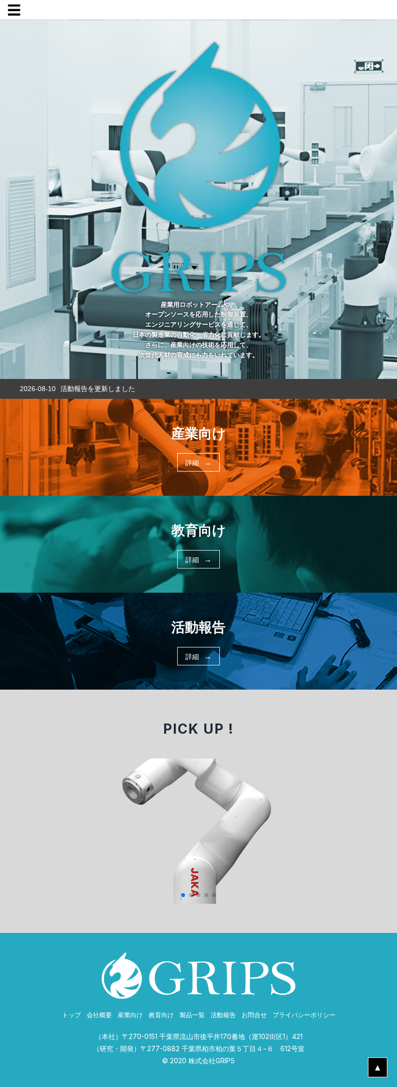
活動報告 (223, 1015)
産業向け (130, 1015)
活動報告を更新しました (98, 389)
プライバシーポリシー (304, 1015)
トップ (71, 1015)
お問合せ (254, 1015)
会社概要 (99, 1015)
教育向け (161, 1015)
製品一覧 (192, 1015)
